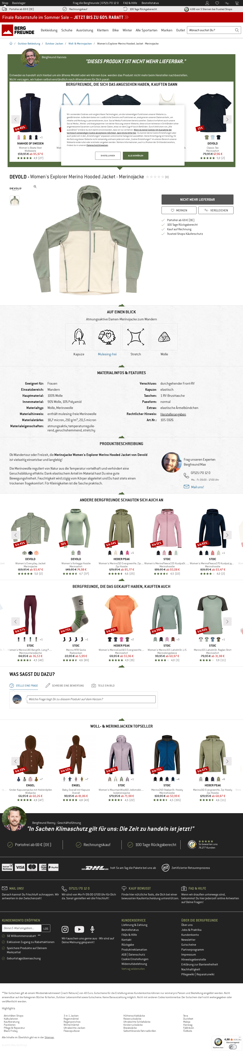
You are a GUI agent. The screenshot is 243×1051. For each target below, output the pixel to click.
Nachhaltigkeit (190, 969)
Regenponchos (72, 1021)
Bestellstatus (130, 930)
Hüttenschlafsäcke (134, 1015)
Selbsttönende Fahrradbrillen (139, 1031)
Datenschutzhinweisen (97, 145)
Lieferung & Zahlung (134, 925)
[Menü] (239, 1038)
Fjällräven (188, 1028)
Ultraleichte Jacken (74, 1028)
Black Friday (11, 1031)
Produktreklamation (134, 950)
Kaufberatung (11, 1021)
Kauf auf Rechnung (179, 229)
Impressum (188, 955)
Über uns (187, 925)
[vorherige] (15, 119)
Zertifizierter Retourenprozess (191, 868)
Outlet (180, 30)
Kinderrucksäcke (133, 1024)
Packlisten (10, 1024)
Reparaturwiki (205, 974)
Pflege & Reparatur (14, 1028)
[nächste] (227, 119)
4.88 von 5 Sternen (210, 9)
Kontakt (127, 940)
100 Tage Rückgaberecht (143, 9)
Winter (127, 30)
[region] (123, 135)
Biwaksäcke (130, 1028)
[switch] (233, 1047)
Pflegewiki (188, 974)
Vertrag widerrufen (133, 969)
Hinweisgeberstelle (193, 959)
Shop (5, 3)
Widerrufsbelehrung (134, 964)
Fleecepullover (72, 1031)
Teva (185, 1015)
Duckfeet (188, 1018)
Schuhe (67, 30)
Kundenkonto (190, 935)
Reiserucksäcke (132, 1018)
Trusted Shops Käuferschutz (185, 234)
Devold (18, 177)
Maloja (186, 1021)
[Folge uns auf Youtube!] (82, 930)
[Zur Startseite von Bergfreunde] (19, 30)
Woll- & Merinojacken (80, 43)
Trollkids (187, 1031)
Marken (166, 30)
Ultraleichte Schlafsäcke (136, 1021)
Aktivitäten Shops (13, 1015)
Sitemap (49, 1037)
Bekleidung (49, 30)
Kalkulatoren (11, 1018)
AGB (124, 955)
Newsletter (188, 940)
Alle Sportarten (146, 30)
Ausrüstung (84, 30)
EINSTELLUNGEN (108, 155)
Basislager (18, 3)
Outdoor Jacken (54, 43)
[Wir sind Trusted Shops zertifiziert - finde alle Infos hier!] (192, 844)
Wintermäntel (71, 1024)
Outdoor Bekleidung (29, 43)
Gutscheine (188, 945)
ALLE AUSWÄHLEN (135, 155)
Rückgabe (128, 945)
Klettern (103, 30)
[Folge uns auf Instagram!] (68, 930)
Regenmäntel (71, 1018)
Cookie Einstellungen (135, 959)
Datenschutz (137, 955)
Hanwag (187, 1024)
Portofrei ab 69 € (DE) (21, 9)
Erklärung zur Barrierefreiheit (199, 964)
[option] (89, 240)
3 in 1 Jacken (71, 1015)
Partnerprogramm (192, 950)
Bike (115, 30)
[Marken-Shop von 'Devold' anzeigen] (15, 189)
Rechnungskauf (78, 9)
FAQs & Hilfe (129, 935)
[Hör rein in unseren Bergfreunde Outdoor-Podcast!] (95, 930)
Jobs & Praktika (191, 930)
